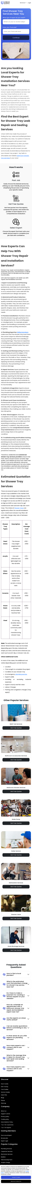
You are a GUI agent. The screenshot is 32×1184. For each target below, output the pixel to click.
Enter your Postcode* (10, 27)
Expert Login (4, 1141)
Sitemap (3, 1103)
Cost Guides (4, 1089)
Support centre (5, 1114)
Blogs (2, 1098)
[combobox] (16, 21)
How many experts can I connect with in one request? (14, 1047)
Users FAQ (4, 1095)
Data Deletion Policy (7, 1122)
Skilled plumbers (22, 332)
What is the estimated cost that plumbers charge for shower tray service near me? (15, 984)
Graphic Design (5, 1162)
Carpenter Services (6, 1151)
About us (3, 1111)
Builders (3, 1157)
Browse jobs (4, 1138)
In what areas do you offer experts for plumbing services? (15, 1037)
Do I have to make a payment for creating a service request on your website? (14, 995)
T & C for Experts (6, 1127)
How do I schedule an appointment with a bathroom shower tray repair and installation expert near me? (13, 1008)
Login (29, 3)
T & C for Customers (7, 1125)
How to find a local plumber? (12, 974)
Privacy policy (5, 1116)
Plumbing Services (6, 1149)
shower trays (19, 508)
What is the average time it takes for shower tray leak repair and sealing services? (14, 1058)
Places (3, 1100)
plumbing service (21, 674)
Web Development (6, 1160)
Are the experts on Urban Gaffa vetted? (14, 1019)
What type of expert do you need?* (14, 18)
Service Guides (5, 1092)
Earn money (4, 1086)
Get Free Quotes (16, 728)
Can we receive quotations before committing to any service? (15, 1028)
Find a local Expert (6, 1135)
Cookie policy (5, 1119)
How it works (4, 1084)
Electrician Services (6, 1154)
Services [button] (22, 3)
